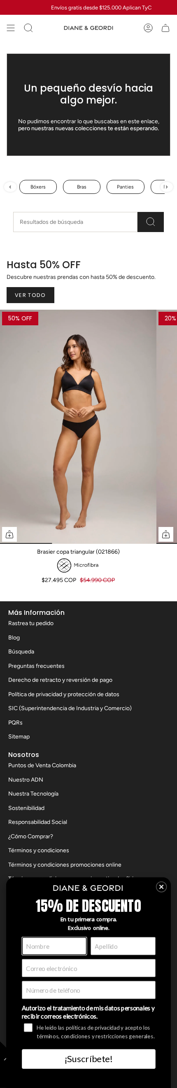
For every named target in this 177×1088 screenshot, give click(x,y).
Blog (14, 637)
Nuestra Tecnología (33, 793)
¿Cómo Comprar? (30, 836)
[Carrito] (165, 27)
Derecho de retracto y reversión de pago (60, 679)
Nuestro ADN (25, 779)
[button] (161, 887)
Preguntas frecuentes (36, 665)
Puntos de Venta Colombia (42, 765)
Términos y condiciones (38, 850)
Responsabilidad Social (37, 822)
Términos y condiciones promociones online (64, 864)
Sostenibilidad (26, 808)
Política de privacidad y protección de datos (63, 694)
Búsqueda (21, 651)
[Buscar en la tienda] (150, 222)
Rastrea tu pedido (31, 623)
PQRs (15, 722)
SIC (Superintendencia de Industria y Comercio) (70, 708)
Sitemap (19, 736)
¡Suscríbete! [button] (88, 1058)
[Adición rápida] (9, 534)
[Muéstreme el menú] (10, 27)
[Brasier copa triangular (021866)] (78, 427)
